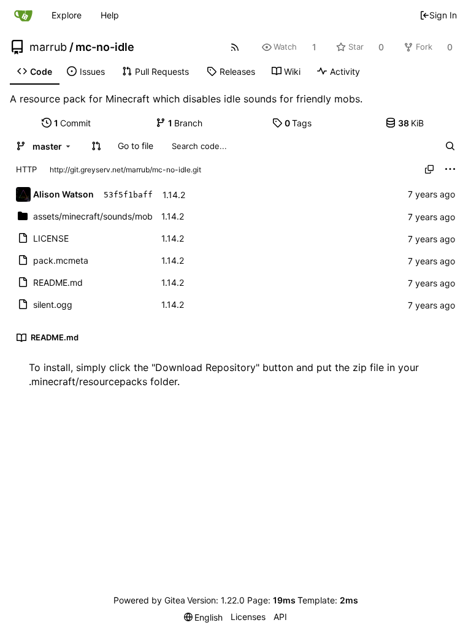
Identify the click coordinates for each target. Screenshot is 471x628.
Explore (67, 15)
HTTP (26, 169)
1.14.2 (174, 195)
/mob (93, 216)
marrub (48, 47)
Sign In (443, 15)
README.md (58, 282)
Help (110, 15)
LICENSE (51, 238)
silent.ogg (52, 304)
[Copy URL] (429, 169)
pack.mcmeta (60, 260)
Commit (72, 123)
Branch (185, 123)
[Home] (23, 15)
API (280, 616)
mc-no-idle (104, 47)
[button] (96, 146)
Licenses (248, 616)
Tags (298, 123)
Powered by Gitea (149, 600)
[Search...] (450, 146)
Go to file (135, 145)
